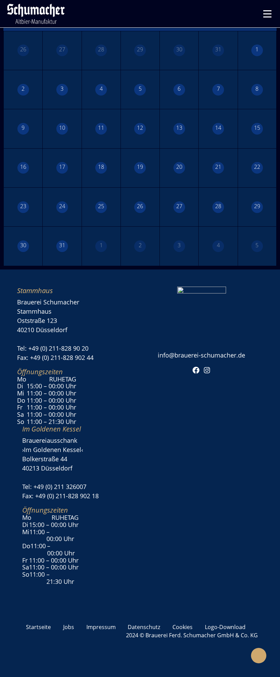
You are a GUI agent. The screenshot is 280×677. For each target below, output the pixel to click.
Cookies (182, 627)
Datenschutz (144, 627)
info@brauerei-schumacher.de (201, 355)
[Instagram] (207, 369)
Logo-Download (225, 627)
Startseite (38, 627)
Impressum (101, 627)
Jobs (68, 627)
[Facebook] (196, 369)
